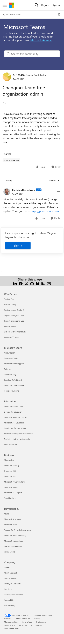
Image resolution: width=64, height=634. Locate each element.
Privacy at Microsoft (12, 583)
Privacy (37, 618)
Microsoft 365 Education (14, 422)
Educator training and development (18, 433)
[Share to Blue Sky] (37, 283)
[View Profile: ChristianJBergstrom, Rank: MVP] (6, 191)
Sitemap (7, 618)
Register (45, 5)
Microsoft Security (11, 465)
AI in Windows (10, 326)
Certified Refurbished (13, 380)
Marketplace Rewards (13, 546)
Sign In (56, 5)
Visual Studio (9, 551)
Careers (7, 567)
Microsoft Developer (12, 519)
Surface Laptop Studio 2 (14, 310)
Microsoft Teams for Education (16, 417)
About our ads (36, 625)
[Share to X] (26, 283)
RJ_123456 (19, 75)
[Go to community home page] (11, 5)
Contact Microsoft (22, 618)
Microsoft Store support (14, 363)
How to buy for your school (15, 428)
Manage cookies (11, 622)
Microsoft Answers (41, 40)
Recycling (23, 625)
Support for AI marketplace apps (17, 530)
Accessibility (9, 600)
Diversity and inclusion (13, 594)
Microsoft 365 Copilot (13, 492)
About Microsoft (10, 573)
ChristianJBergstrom (23, 190)
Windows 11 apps (11, 337)
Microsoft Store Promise (14, 385)
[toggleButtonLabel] (59, 14)
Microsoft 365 (10, 476)
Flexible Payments (11, 391)
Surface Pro (8, 299)
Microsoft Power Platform (14, 482)
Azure (6, 513)
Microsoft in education (13, 406)
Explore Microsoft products (15, 331)
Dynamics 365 (10, 471)
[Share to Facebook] (21, 283)
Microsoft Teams (13, 14)
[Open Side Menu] (4, 5)
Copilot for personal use (14, 321)
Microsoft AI (9, 460)
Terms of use (27, 622)
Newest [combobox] (54, 180)
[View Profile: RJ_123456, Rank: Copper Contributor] (7, 77)
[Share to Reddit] (32, 283)
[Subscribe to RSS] (43, 283)
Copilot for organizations (14, 315)
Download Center (11, 358)
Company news (10, 578)
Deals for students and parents (17, 439)
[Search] (36, 5)
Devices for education (13, 412)
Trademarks (41, 622)
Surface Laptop (10, 304)
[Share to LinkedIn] (15, 283)
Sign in (18, 245)
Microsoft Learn (10, 524)
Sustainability (9, 605)
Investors (8, 589)
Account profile (10, 352)
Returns (7, 369)
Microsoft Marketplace (13, 541)
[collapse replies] (32, 187)
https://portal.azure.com (45, 211)
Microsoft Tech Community (15, 535)
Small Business (10, 498)
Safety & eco (9, 625)
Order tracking (10, 374)
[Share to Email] (49, 283)
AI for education (10, 444)
